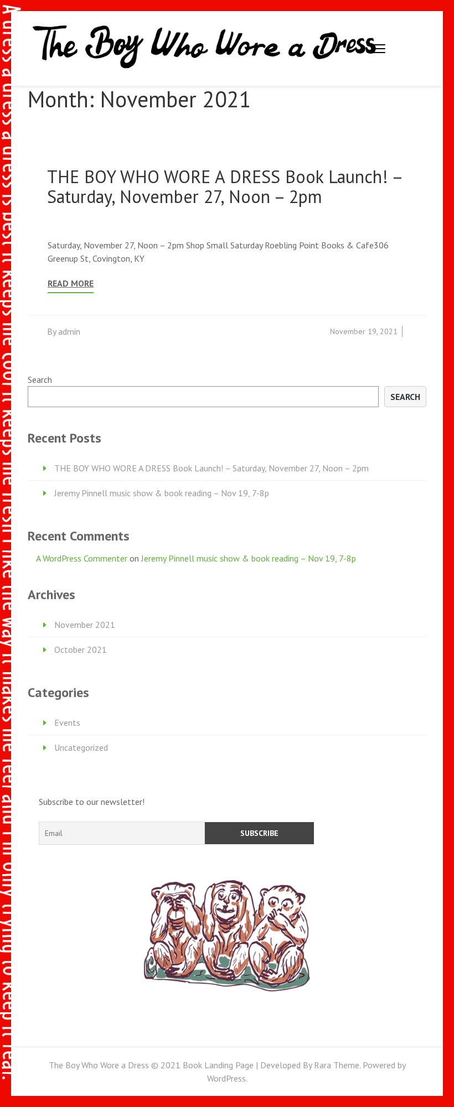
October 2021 (80, 649)
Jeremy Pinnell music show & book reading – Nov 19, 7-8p (161, 492)
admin (69, 331)
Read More (71, 283)
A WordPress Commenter (81, 558)
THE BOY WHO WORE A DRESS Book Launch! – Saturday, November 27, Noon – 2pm (224, 186)
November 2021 (84, 624)
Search (40, 379)
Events (67, 722)
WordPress (226, 1078)
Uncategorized (81, 747)
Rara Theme (336, 1064)
